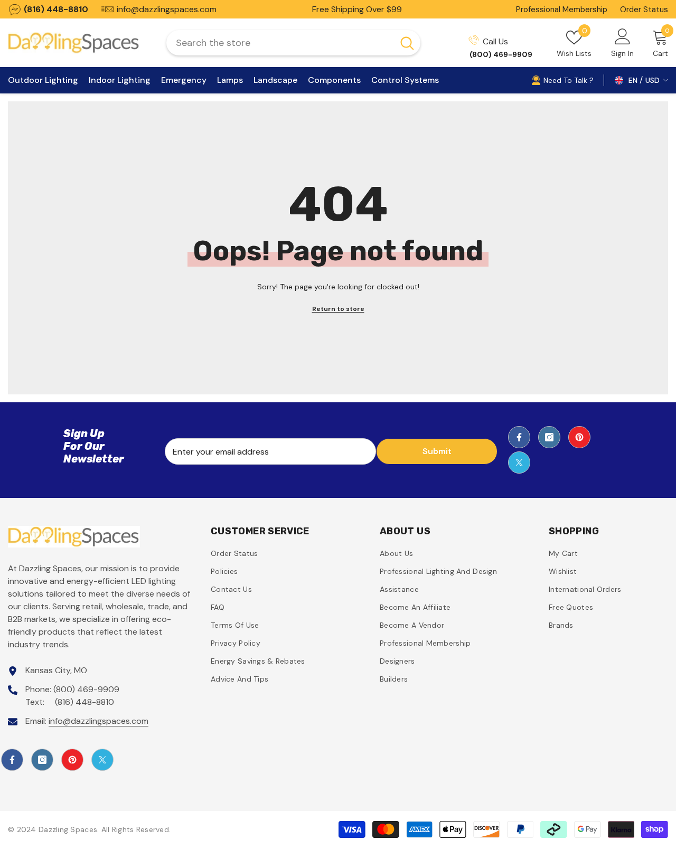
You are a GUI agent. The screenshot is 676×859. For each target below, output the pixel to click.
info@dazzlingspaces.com (98, 720)
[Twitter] (519, 462)
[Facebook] (519, 437)
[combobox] (279, 42)
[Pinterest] (579, 437)
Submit (437, 451)
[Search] (293, 42)
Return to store (338, 309)
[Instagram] (549, 437)
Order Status (644, 9)
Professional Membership (561, 9)
